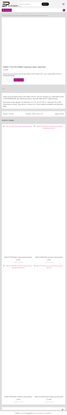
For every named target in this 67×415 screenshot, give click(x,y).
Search (45, 4)
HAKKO (9, 15)
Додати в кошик (19, 80)
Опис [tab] (3, 88)
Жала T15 (19, 15)
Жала (13, 15)
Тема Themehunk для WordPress (42, 413)
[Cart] (63, 4)
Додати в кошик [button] (18, 262)
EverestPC (22, 413)
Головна (4, 15)
